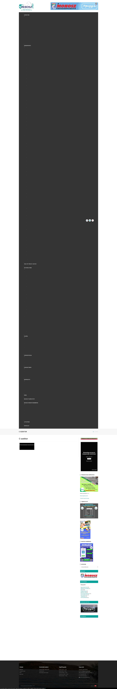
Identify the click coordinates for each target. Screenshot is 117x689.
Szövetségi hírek (84, 594)
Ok (45, 688)
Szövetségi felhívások (85, 593)
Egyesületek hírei (84, 587)
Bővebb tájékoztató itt (84, 495)
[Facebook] (87, 220)
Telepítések (83, 596)
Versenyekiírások (84, 597)
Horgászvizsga (83, 591)
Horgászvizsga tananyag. (84, 498)
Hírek (82, 589)
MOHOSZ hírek (83, 592)
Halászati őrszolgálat (85, 588)
